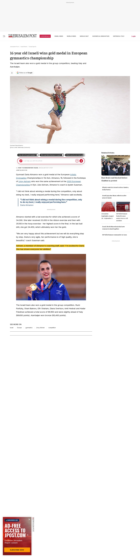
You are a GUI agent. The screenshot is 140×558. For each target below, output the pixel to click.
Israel (11, 327)
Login (134, 36)
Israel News (24, 46)
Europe (19, 327)
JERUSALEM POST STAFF (45, 168)
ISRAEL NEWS (58, 36)
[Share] (12, 73)
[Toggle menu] (4, 36)
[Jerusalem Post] (21, 36)
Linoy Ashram (24, 181)
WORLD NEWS (71, 36)
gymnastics (29, 327)
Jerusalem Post (14, 46)
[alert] (17, 536)
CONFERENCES (45, 36)
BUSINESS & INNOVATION (100, 36)
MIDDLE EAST (84, 36)
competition (52, 327)
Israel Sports (32, 46)
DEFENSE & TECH (118, 36)
